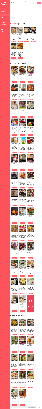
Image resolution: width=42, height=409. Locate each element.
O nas (2, 17)
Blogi (2, 29)
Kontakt (2, 31)
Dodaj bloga (3, 11)
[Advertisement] (25, 12)
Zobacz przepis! (13, 41)
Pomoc (2, 27)
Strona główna (4, 15)
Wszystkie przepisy (4, 19)
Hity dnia (3, 22)
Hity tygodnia (3, 24)
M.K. (35, 407)
